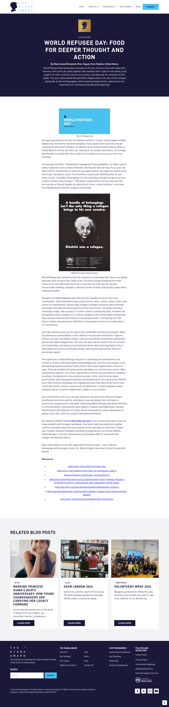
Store (86, 657)
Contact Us (88, 665)
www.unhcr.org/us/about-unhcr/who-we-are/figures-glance (87, 471)
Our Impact (65, 661)
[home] (21, 7)
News (138, 7)
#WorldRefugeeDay (81, 421)
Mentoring (113, 661)
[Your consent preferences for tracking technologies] (164, 702)
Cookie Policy (141, 655)
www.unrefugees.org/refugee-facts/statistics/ (87, 475)
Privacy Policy (141, 660)
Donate (151, 7)
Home (81, 7)
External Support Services (146, 673)
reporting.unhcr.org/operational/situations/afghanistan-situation (87, 487)
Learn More (23, 623)
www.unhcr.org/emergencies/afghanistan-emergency (87, 499)
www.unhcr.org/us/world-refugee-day (87, 466)
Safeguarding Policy (144, 669)
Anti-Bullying (115, 657)
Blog (86, 661)
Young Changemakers (118, 665)
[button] (93, 7)
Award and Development (120, 652)
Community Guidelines (145, 665)
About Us (64, 652)
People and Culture (68, 665)
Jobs (86, 652)
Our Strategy (65, 657)
